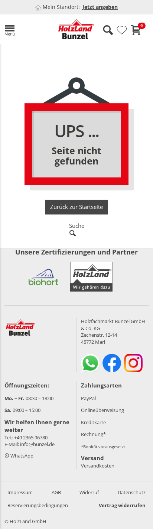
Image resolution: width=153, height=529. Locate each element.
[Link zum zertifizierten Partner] (43, 277)
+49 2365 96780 (31, 437)
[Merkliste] (122, 30)
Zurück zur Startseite (76, 206)
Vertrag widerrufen (122, 505)
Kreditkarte (93, 422)
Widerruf (89, 492)
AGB (56, 492)
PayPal (88, 398)
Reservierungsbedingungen (37, 505)
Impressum (20, 492)
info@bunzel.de (37, 444)
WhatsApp (21, 455)
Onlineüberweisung (102, 410)
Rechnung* (93, 434)
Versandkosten (97, 465)
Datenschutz (132, 492)
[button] (25, 29)
